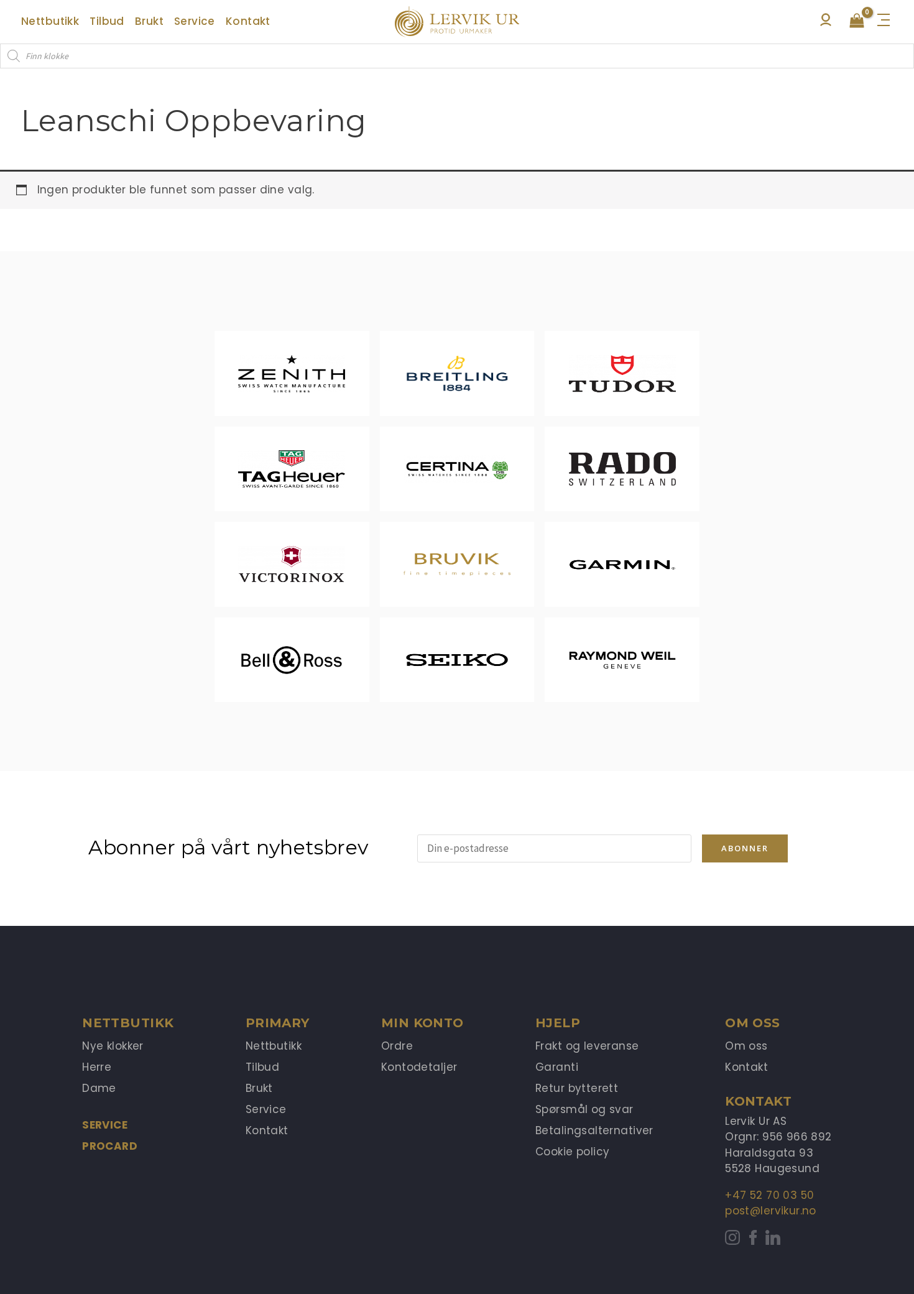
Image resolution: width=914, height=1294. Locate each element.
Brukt (259, 1088)
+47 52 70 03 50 (769, 1195)
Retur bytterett (576, 1088)
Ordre (397, 1045)
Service (104, 1124)
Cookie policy (572, 1151)
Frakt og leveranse (587, 1045)
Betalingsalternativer (594, 1130)
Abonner (745, 848)
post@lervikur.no (770, 1210)
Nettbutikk (274, 1045)
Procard (109, 1146)
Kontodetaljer (419, 1067)
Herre (96, 1067)
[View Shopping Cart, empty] (857, 22)
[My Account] (825, 23)
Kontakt (267, 1130)
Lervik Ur (457, 22)
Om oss (746, 1045)
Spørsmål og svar (584, 1109)
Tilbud (263, 1067)
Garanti (556, 1067)
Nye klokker (113, 1045)
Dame (99, 1088)
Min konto (422, 1022)
